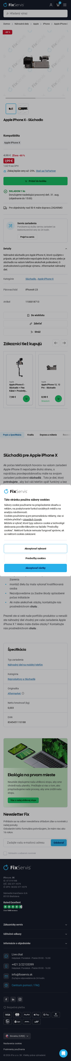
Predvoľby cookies (36, 558)
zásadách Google (32, 519)
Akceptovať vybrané (35, 548)
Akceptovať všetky (35, 568)
